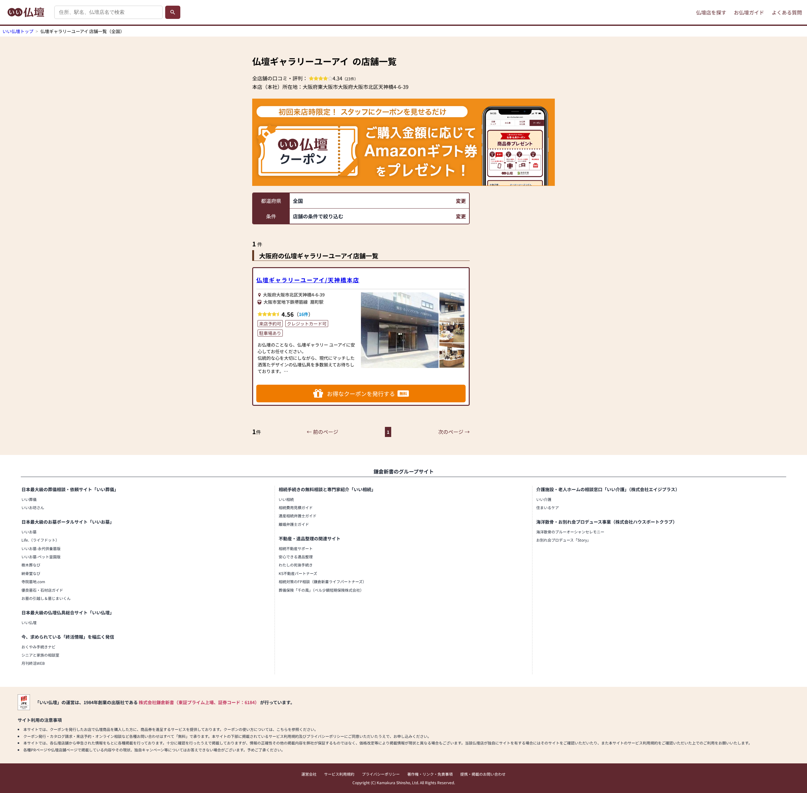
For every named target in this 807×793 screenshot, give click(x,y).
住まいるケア (547, 507)
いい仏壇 (29, 622)
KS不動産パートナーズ (298, 573)
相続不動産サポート (296, 548)
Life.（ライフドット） (40, 540)
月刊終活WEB (33, 663)
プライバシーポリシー (381, 774)
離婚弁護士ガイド (294, 524)
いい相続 (286, 499)
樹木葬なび (30, 564)
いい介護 (543, 499)
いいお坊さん (32, 507)
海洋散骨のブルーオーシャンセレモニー (570, 531)
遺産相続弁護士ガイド (297, 515)
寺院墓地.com (33, 581)
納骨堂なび (30, 573)
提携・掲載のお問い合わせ (483, 774)
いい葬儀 (29, 499)
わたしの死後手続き (296, 564)
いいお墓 (29, 531)
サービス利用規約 (339, 774)
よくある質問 (787, 12)
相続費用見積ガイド (296, 507)
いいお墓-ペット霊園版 (41, 556)
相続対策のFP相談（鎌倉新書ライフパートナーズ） (322, 581)
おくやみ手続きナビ (38, 646)
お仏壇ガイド (749, 12)
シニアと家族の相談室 (40, 655)
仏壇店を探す (711, 12)
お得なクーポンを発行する (367, 393)
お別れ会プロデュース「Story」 (563, 540)
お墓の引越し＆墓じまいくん (46, 598)
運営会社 (308, 774)
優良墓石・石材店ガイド (42, 590)
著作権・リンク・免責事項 (430, 774)
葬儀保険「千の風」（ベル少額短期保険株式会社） (321, 590)
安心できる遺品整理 (296, 556)
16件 (303, 314)
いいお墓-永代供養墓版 (41, 548)
